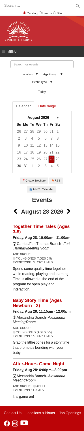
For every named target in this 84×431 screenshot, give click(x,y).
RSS (57, 180)
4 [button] (32, 138)
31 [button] (52, 131)
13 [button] (45, 145)
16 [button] (19, 152)
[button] (15, 212)
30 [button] (45, 131)
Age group (50, 74)
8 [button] (58, 138)
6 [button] (46, 138)
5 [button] (39, 138)
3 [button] (26, 138)
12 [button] (39, 145)
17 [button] (26, 152)
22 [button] (58, 152)
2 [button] (19, 138)
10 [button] (26, 145)
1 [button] (58, 131)
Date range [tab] (47, 106)
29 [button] (39, 131)
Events (47, 13)
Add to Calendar (42, 189)
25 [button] (32, 159)
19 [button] (39, 152)
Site (59, 13)
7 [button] (52, 138)
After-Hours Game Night (38, 363)
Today (42, 91)
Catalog (32, 13)
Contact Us (13, 413)
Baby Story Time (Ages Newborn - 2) (37, 303)
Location (27, 74)
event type (39, 82)
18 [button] (32, 152)
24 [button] (26, 159)
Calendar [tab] (23, 106)
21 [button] (52, 152)
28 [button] (32, 131)
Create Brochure (35, 180)
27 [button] (26, 131)
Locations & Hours (40, 413)
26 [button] (19, 131)
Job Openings (70, 413)
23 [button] (19, 159)
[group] (42, 142)
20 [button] (45, 152)
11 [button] (32, 145)
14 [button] (52, 145)
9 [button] (19, 145)
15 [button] (58, 145)
